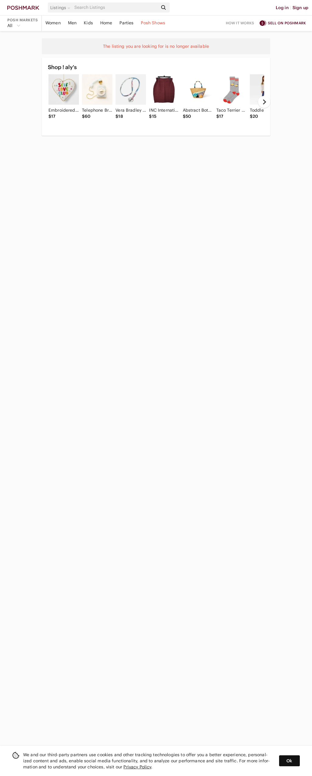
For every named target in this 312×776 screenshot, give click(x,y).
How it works (240, 23)
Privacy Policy (137, 767)
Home (106, 23)
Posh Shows (153, 23)
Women (53, 23)
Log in (282, 7)
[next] (264, 102)
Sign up (300, 7)
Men (72, 23)
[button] (61, 8)
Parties (126, 23)
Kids (88, 23)
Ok (289, 761)
